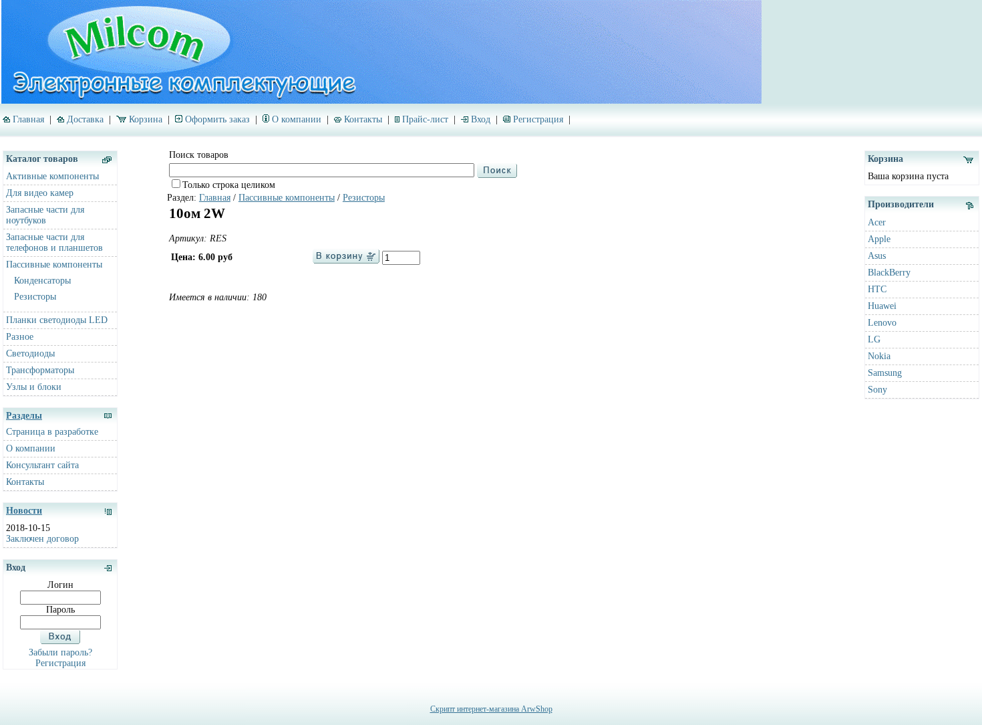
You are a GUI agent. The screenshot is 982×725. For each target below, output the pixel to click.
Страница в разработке (52, 432)
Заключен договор (42, 539)
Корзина (145, 119)
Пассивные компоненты (54, 265)
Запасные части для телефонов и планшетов (54, 242)
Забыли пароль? (60, 652)
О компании (296, 119)
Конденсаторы (42, 281)
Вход (480, 119)
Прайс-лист (425, 119)
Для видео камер (39, 193)
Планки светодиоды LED (57, 320)
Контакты (363, 119)
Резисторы (35, 297)
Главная (28, 119)
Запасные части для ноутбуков (45, 215)
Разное (19, 337)
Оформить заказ (217, 119)
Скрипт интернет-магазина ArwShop (491, 709)
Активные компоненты (52, 176)
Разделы (24, 416)
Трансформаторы (40, 370)
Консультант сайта (42, 465)
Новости (24, 511)
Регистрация (538, 119)
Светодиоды (30, 353)
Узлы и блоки (33, 387)
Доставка (85, 119)
